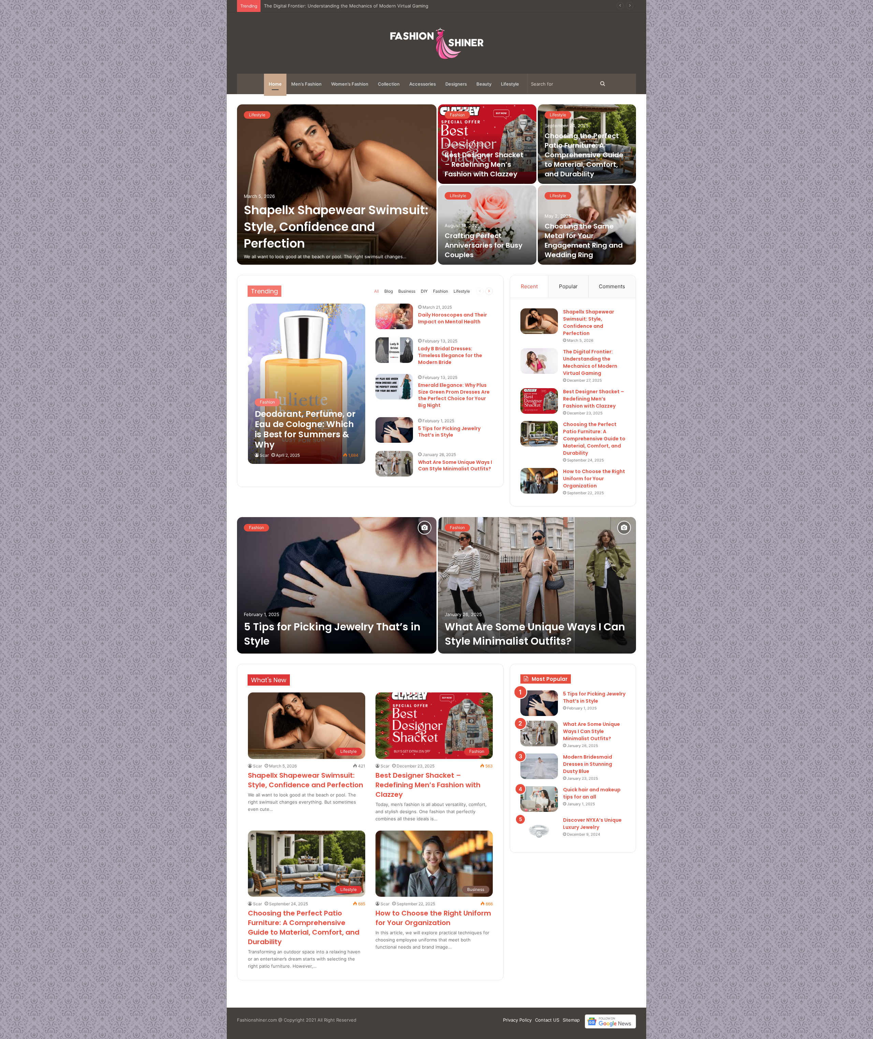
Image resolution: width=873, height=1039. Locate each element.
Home (275, 84)
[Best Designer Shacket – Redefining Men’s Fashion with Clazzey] (487, 144)
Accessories (422, 84)
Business (406, 291)
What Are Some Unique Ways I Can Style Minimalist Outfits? (455, 465)
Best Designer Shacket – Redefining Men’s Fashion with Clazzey (332, 6)
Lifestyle (510, 84)
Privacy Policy (517, 1020)
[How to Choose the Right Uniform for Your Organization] (539, 481)
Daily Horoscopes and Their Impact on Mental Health (452, 318)
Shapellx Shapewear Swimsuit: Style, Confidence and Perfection (336, 227)
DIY (424, 291)
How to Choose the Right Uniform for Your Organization (594, 478)
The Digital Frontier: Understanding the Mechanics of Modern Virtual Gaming (590, 362)
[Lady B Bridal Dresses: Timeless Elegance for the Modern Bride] (394, 350)
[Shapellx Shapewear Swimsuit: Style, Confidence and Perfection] (336, 184)
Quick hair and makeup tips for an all (592, 793)
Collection (389, 84)
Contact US (547, 1020)
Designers (456, 84)
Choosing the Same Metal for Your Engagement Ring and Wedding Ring (584, 240)
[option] (436, 184)
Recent (529, 286)
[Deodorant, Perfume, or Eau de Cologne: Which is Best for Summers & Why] (306, 384)
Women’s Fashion (349, 84)
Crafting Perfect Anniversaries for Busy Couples (483, 245)
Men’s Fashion (306, 84)
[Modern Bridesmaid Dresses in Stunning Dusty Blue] (539, 766)
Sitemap (571, 1020)
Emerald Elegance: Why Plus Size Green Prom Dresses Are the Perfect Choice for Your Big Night (454, 395)
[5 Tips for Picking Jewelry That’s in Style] (394, 430)
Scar (264, 455)
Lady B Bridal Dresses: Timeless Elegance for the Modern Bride (450, 355)
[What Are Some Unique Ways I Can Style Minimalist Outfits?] (394, 464)
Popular (568, 286)
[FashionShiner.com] (436, 43)
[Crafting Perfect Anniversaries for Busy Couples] (487, 225)
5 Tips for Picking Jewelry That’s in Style (449, 432)
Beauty (483, 84)
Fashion (457, 114)
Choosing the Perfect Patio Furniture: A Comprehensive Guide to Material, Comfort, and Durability (584, 155)
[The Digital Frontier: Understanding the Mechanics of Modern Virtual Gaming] (539, 361)
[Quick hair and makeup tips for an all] (539, 799)
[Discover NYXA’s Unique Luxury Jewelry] (539, 829)
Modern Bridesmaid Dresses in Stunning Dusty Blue (587, 764)
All (376, 291)
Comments (612, 286)
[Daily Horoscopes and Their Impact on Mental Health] (394, 316)
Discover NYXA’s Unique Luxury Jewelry (592, 824)
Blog (388, 291)
